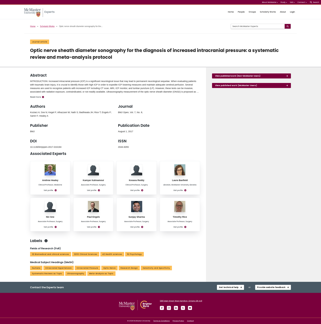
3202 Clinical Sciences (85, 254)
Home (231, 11)
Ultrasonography (75, 273)
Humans (36, 268)
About (283, 11)
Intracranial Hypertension (58, 268)
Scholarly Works (268, 11)
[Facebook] (162, 308)
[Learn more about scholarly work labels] (46, 241)
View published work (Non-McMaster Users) (237, 75)
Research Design (129, 268)
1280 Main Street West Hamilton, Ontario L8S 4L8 (181, 301)
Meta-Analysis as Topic (101, 273)
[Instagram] (169, 308)
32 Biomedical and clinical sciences (50, 254)
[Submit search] (288, 26)
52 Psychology (134, 254)
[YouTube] (190, 308)
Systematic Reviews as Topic (47, 273)
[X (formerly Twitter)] (183, 308)
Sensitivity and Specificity (156, 268)
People (241, 11)
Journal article (39, 42)
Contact (190, 321)
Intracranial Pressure (87, 268)
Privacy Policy (178, 321)
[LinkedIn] (176, 308)
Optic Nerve (109, 268)
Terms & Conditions (161, 321)
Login (292, 11)
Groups (252, 11)
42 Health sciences (112, 254)
